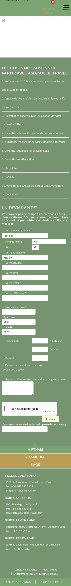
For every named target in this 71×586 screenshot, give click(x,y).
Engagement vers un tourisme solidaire (35, 573)
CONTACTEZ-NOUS (20, 582)
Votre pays (11, 272)
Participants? (12, 340)
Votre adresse (13, 262)
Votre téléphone (15, 293)
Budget (9, 358)
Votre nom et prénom (18, 230)
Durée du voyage (15, 306)
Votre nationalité (15, 252)
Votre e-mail (13, 282)
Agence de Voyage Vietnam (21, 98)
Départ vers (8, 317)
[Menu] (63, 7)
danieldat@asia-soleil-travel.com (24, 512)
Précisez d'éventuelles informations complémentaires (35, 379)
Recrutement (49, 569)
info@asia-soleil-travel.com (21, 490)
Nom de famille (13, 241)
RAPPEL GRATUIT (54, 582)
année (9, 327)
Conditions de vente (25, 569)
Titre (8, 247)
